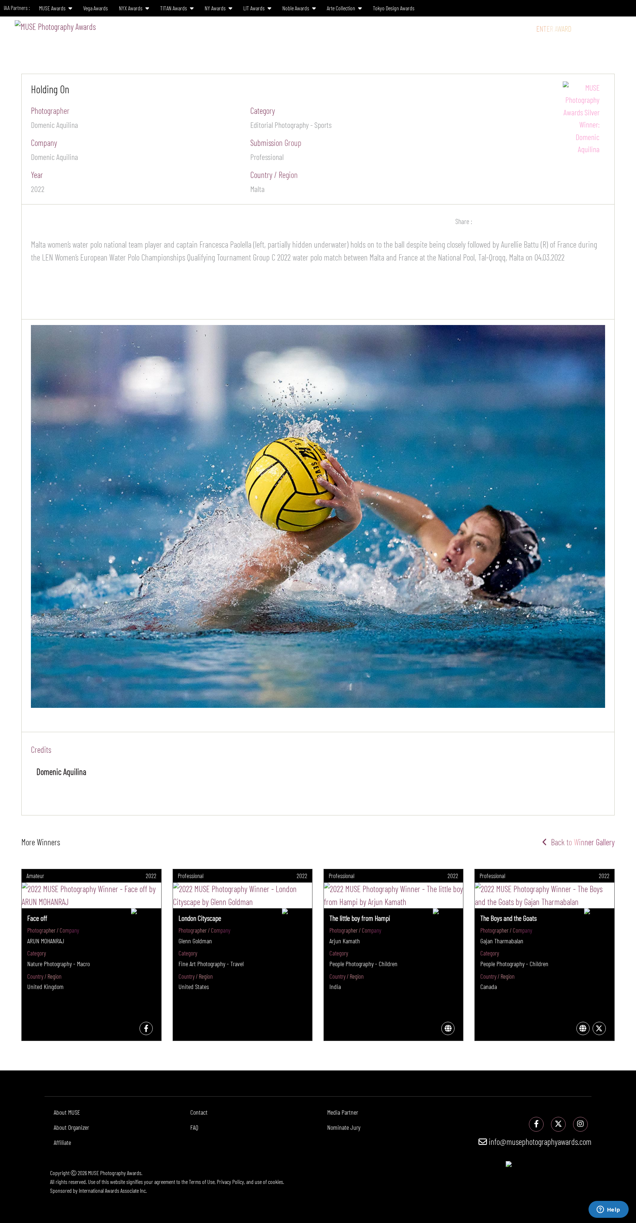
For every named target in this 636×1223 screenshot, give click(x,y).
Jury (353, 28)
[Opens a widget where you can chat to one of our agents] (608, 1210)
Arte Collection (341, 7)
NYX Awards (131, 7)
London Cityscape (200, 917)
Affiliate (62, 1142)
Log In (588, 28)
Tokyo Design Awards (393, 7)
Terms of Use (202, 1181)
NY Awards (216, 7)
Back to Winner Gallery (581, 842)
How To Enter (319, 28)
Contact (199, 1112)
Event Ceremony (428, 28)
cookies (275, 1181)
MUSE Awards (53, 7)
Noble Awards (296, 7)
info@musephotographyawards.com (539, 1141)
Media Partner (342, 1112)
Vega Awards (95, 7)
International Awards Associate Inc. (113, 1190)
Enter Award (554, 28)
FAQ (194, 1127)
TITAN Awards (174, 7)
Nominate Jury (343, 1127)
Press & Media (479, 28)
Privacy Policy (230, 1181)
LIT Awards (254, 7)
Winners (384, 28)
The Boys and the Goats (508, 917)
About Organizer (71, 1127)
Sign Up (615, 28)
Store (519, 28)
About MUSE (67, 1112)
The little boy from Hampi (359, 917)
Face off (37, 917)
